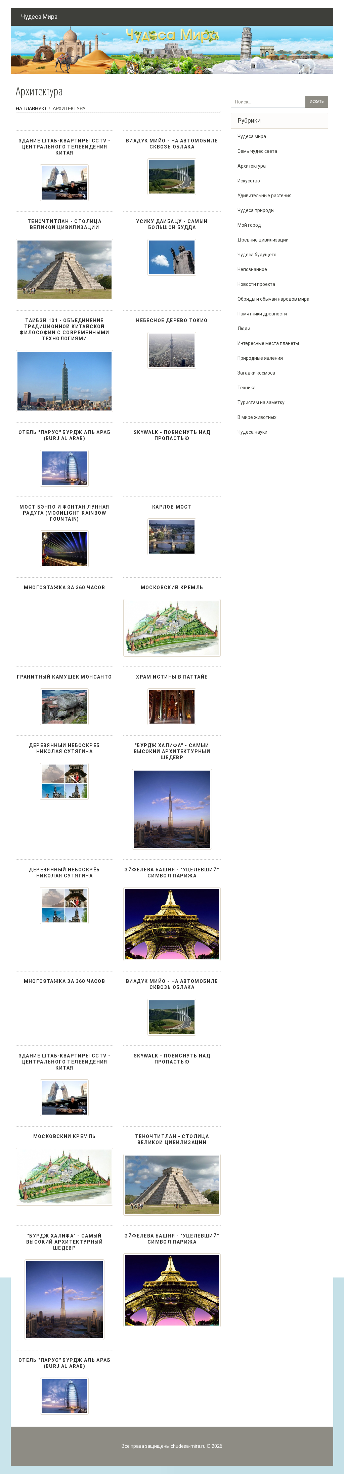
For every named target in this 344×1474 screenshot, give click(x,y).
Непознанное (252, 269)
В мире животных (257, 417)
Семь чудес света (257, 151)
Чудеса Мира (39, 16)
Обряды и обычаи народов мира (273, 299)
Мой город (249, 225)
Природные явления (260, 358)
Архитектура (252, 166)
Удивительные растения (265, 195)
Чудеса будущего (257, 254)
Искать (317, 101)
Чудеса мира (252, 136)
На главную (31, 108)
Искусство (249, 180)
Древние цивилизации (263, 240)
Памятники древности (262, 313)
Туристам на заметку (261, 402)
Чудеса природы (256, 210)
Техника (247, 387)
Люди (244, 328)
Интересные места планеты (268, 343)
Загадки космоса (256, 373)
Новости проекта (256, 284)
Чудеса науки (252, 432)
